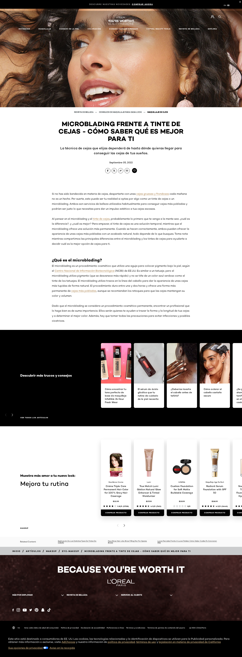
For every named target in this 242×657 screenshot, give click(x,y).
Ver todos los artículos (34, 418)
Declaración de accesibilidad (93, 628)
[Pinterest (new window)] (36, 610)
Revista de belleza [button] (189, 29)
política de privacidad (121, 642)
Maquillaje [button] (45, 29)
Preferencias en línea (115, 628)
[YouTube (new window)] (25, 610)
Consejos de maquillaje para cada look (120, 112)
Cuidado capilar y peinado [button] (123, 29)
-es (18, 627)
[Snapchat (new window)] (43, 610)
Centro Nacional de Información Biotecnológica (84, 270)
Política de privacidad (70, 628)
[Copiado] (120, 170)
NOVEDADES (24, 29)
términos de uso (146, 642)
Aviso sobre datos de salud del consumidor (41, 628)
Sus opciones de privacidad (25, 647)
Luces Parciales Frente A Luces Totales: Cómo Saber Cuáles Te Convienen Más (187, 542)
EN (225, 5)
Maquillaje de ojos (157, 112)
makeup (24, 528)
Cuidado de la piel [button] (69, 29)
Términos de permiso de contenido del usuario (166, 628)
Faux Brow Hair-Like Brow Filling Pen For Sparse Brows (127, 542)
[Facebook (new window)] (13, 610)
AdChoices (68, 642)
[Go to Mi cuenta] (212, 16)
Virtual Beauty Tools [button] (158, 29)
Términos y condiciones (135, 628)
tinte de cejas (101, 218)
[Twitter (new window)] (30, 610)
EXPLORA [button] (212, 29)
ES (228, 5)
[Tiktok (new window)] (49, 610)
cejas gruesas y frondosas (152, 193)
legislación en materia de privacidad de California (190, 642)
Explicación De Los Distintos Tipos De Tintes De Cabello (77, 542)
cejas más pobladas (83, 290)
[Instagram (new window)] (18, 610)
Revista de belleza (84, 112)
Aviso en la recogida (62, 647)
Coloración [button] (94, 29)
